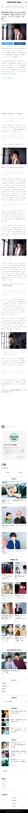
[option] (14, 663)
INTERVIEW (5, 468)
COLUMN (4, 683)
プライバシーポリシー (6, 788)
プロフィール (20, 457)
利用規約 (3, 786)
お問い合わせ (4, 784)
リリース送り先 (5, 781)
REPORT (4, 689)
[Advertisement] (14, 95)
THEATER (4, 691)
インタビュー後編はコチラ (8, 78)
